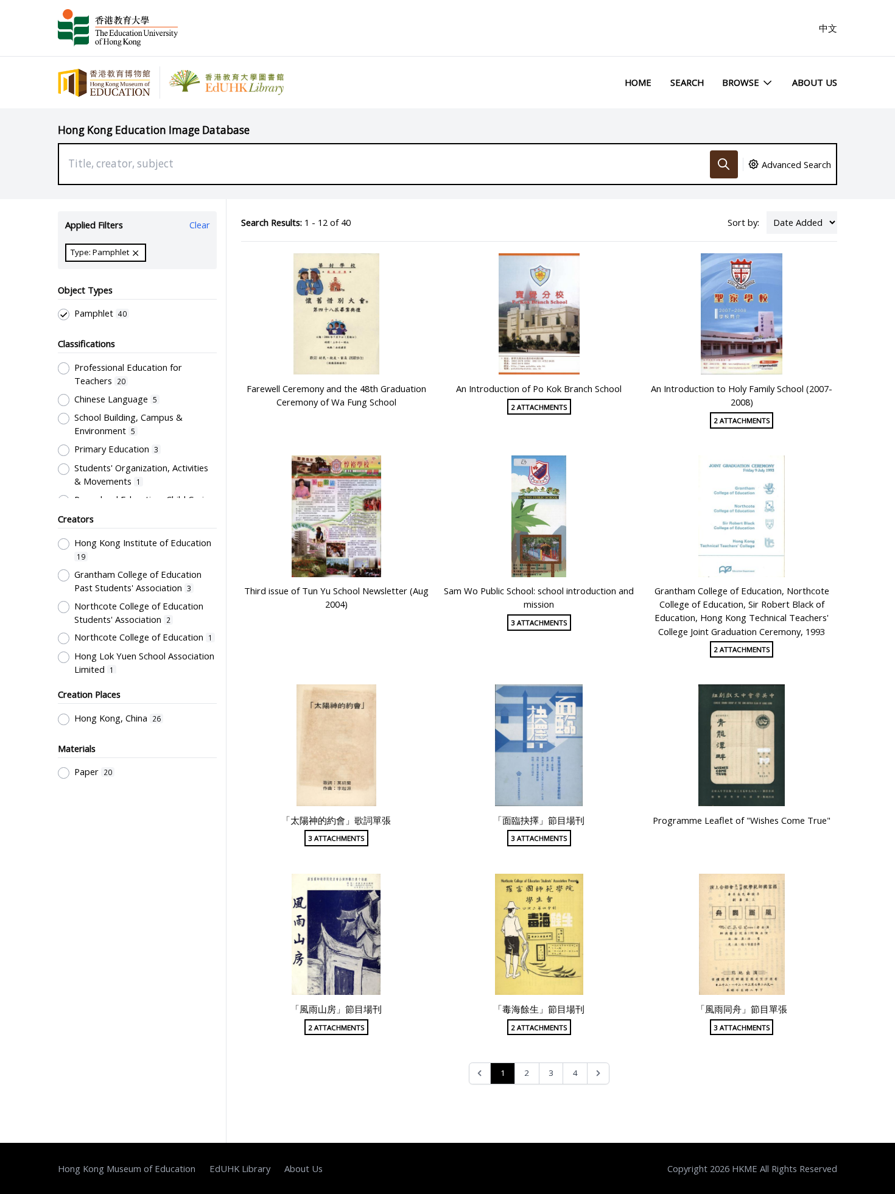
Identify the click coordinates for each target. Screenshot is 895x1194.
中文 (828, 28)
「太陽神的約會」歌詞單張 (336, 820)
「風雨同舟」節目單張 (741, 1009)
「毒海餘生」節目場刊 (538, 1009)
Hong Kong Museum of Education (126, 1168)
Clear (199, 225)
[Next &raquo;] (598, 1073)
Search (687, 82)
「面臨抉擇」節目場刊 (538, 820)
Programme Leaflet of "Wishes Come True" (741, 820)
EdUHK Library (239, 1168)
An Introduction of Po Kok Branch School (539, 388)
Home (638, 82)
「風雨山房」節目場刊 (336, 1009)
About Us (814, 82)
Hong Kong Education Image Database (154, 130)
